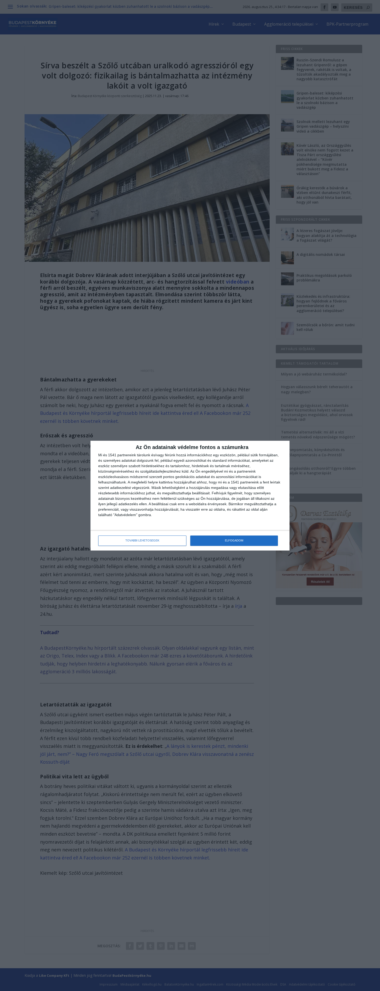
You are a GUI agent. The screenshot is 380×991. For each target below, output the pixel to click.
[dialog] (190, 496)
